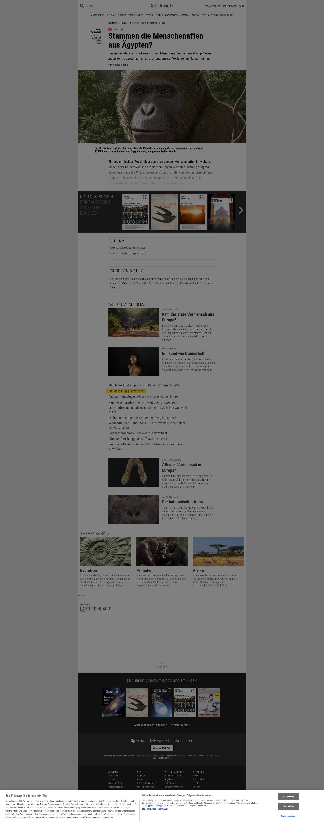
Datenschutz (97, 817)
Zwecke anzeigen (288, 816)
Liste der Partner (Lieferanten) (155, 809)
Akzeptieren (288, 796)
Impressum (108, 817)
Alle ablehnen (288, 806)
